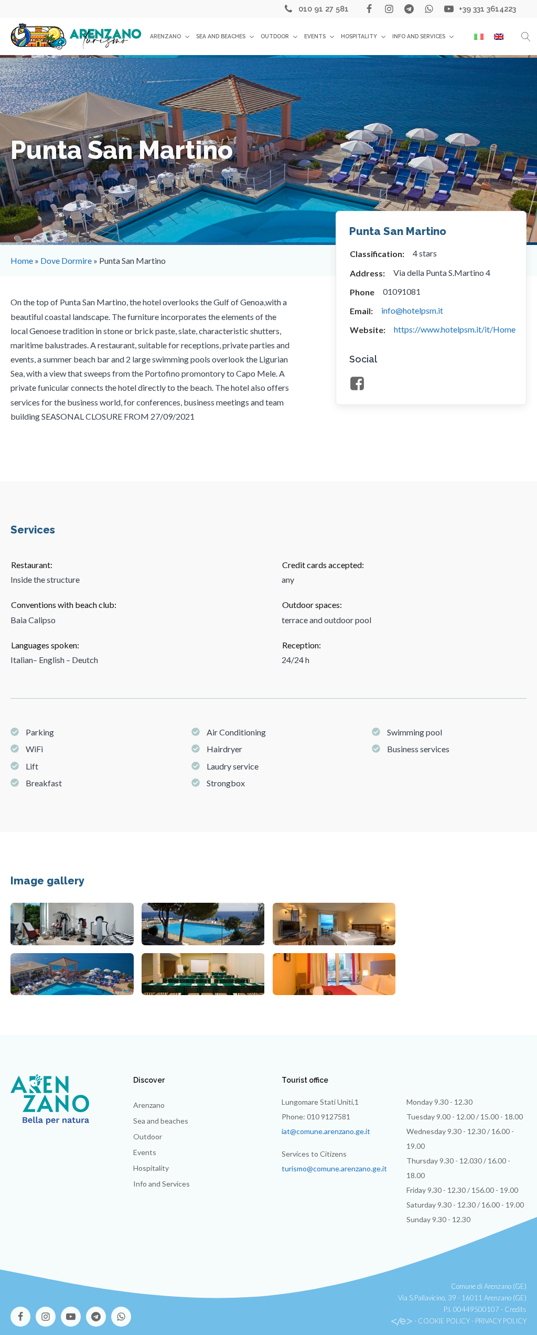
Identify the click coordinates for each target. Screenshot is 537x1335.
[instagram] (389, 9)
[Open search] (526, 36)
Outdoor (275, 36)
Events (315, 36)
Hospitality (359, 36)
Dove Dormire (66, 260)
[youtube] (449, 9)
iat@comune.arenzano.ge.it (326, 1131)
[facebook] (369, 9)
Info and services (418, 36)
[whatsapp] (429, 9)
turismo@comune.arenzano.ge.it (334, 1168)
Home (21, 260)
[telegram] (409, 9)
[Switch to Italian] (479, 37)
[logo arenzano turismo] (76, 36)
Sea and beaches (220, 36)
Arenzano (165, 36)
